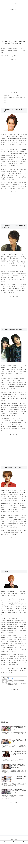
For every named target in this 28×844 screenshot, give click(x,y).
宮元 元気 (10, 678)
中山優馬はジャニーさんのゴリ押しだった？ (13, 95)
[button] (25, 401)
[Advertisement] (14, 24)
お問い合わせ (14, 839)
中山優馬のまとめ (8, 102)
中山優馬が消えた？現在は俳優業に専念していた (14, 97)
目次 (12, 92)
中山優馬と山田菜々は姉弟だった (11, 99)
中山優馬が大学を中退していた (10, 101)
